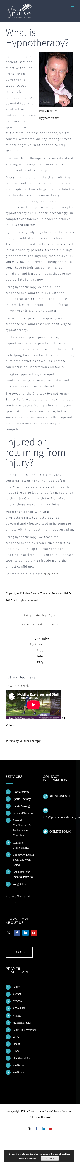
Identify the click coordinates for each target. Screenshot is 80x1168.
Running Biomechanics (21, 845)
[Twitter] (9, 933)
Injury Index (40, 639)
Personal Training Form (40, 624)
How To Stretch (17, 686)
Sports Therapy (22, 799)
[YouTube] (34, 933)
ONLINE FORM (60, 831)
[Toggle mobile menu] (72, 8)
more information (27, 1158)
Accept (50, 1158)
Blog (40, 650)
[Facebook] (17, 933)
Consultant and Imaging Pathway (23, 874)
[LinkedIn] (25, 933)
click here (51, 574)
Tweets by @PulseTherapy (23, 741)
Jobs (40, 656)
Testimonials (40, 644)
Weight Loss (20, 884)
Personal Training (23, 813)
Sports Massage (22, 806)
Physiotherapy (21, 791)
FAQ (40, 662)
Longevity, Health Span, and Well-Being (23, 859)
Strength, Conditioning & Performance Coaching (22, 828)
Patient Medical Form (40, 615)
